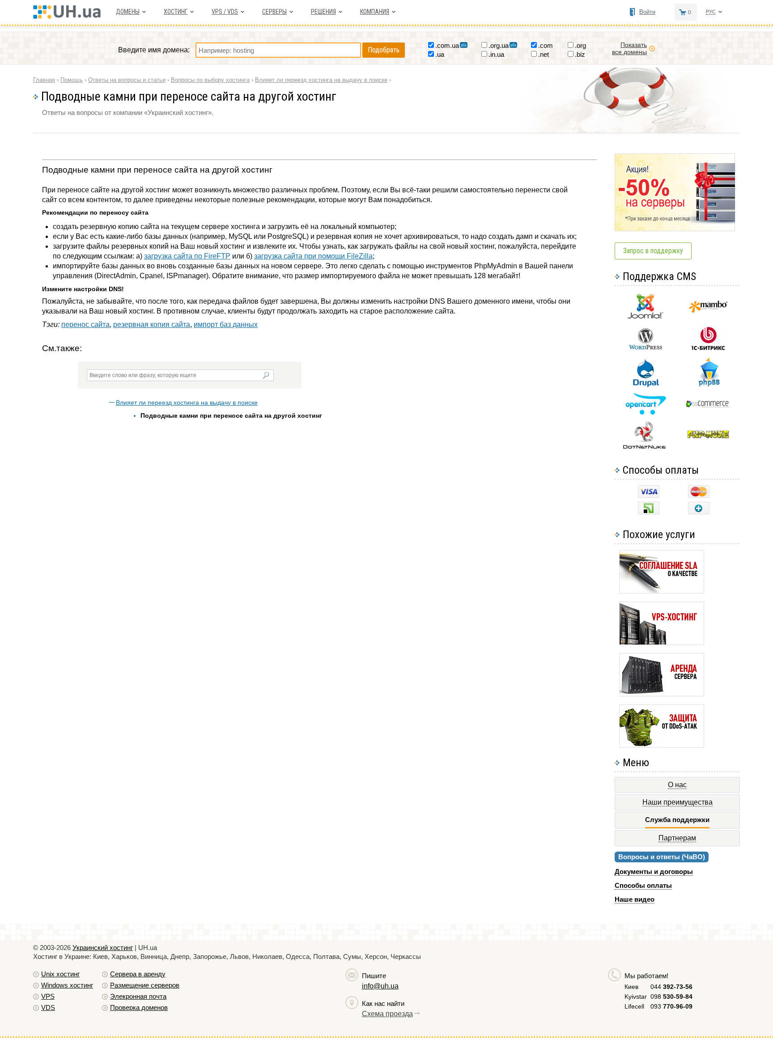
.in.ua (496, 54)
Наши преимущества (677, 802)
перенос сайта (85, 324)
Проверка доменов (139, 1007)
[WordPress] (645, 348)
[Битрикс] (708, 349)
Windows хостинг (67, 985)
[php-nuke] (708, 436)
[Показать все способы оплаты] (698, 512)
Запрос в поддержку (653, 250)
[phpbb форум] (708, 386)
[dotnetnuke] (645, 447)
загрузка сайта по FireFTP (187, 256)
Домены (128, 11)
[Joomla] (645, 318)
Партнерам (677, 838)
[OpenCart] (645, 412)
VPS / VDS (225, 11)
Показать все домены (629, 48)
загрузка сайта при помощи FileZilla (313, 256)
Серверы (274, 11)
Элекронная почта (138, 996)
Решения (323, 11)
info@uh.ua (380, 986)
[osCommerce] (708, 406)
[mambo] (708, 310)
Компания (374, 11)
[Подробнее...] (661, 591)
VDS (48, 1007)
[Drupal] (645, 385)
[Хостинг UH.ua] (70, 16)
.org (580, 45)
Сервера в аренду (138, 974)
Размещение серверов (144, 985)
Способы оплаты (643, 885)
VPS (48, 996)
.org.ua (498, 45)
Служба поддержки (677, 819)
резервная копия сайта (151, 324)
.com (545, 45)
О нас (677, 785)
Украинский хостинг (102, 947)
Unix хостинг (60, 974)
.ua (439, 54)
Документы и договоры (654, 871)
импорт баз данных (226, 324)
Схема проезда (387, 1014)
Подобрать (383, 50)
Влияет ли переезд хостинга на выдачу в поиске (187, 402)
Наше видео (634, 899)
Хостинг (175, 11)
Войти (647, 11)
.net (543, 54)
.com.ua (447, 45)
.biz (580, 54)
